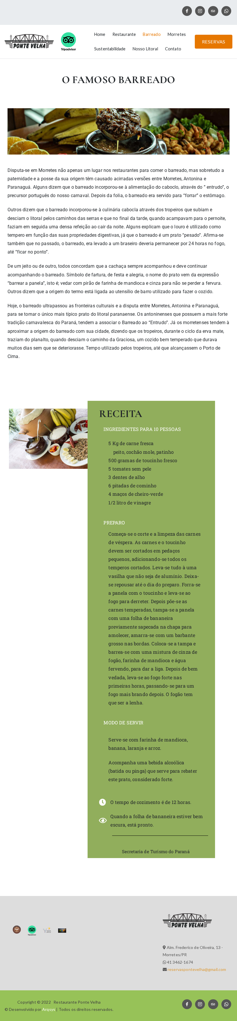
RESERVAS (213, 41)
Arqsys (48, 1009)
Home (99, 34)
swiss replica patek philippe (36, 376)
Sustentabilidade (110, 48)
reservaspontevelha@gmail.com (196, 969)
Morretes (177, 34)
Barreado (151, 34)
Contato (173, 48)
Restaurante (124, 34)
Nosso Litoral (145, 48)
